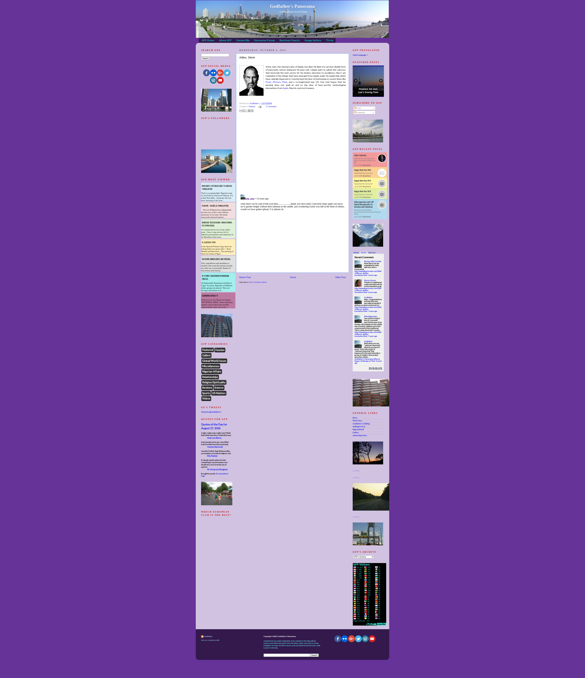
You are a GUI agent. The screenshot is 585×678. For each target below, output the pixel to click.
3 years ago (372, 275)
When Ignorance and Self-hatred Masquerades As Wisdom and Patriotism (364, 204)
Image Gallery (313, 40)
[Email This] (240, 110)
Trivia (329, 40)
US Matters (219, 393)
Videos (206, 398)
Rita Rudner (212, 456)
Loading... (356, 471)
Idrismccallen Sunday (372, 261)
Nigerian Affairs (211, 371)
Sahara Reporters (360, 435)
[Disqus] (292, 153)
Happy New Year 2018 (362, 191)
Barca (355, 418)
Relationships (210, 377)
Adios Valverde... (360, 155)
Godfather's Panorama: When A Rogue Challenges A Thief (367, 360)
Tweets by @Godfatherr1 (211, 412)
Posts (358, 108)
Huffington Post (359, 427)
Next (381, 81)
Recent (364, 253)
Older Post (340, 277)
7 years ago (372, 311)
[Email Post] (260, 106)
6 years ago (372, 292)
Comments (360, 112)
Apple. (286, 88)
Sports (206, 393)
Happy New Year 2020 (362, 170)
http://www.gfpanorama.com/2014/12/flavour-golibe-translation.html (368, 273)
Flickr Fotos (357, 421)
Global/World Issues (214, 360)
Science (252, 106)
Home (293, 277)
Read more (367, 165)
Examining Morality (210, 295)
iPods (268, 82)
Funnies (220, 350)
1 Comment (271, 106)
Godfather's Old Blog (361, 424)
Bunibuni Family (290, 40)
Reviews (207, 387)
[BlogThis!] (243, 110)
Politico (356, 432)
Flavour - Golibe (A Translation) (215, 205)
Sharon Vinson (370, 280)
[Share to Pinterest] (252, 110)
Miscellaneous (210, 366)
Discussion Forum (264, 40)
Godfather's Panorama (292, 6)
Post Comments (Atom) (258, 282)
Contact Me (243, 40)
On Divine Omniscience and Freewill (216, 259)
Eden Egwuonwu (370, 316)
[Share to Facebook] (249, 110)
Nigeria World (358, 429)
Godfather (368, 297)
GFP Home (208, 40)
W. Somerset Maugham (217, 469)
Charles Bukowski (215, 447)
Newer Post (245, 277)
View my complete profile (210, 640)
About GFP (225, 40)
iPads (284, 82)
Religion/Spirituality (214, 382)
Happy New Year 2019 (362, 180)
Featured (207, 349)
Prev (356, 81)
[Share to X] (246, 110)
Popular (371, 253)
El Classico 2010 (209, 242)
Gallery (206, 355)
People (356, 253)
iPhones (277, 82)
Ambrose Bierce (214, 438)
